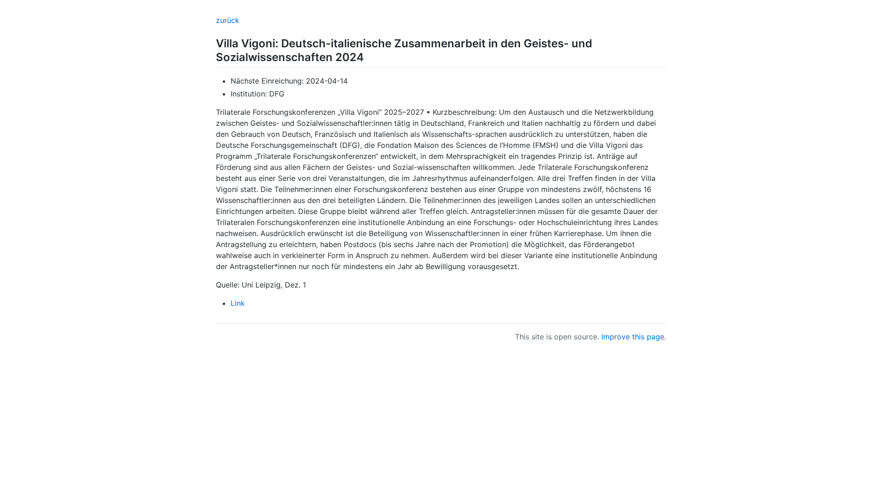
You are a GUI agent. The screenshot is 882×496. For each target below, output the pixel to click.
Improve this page (632, 336)
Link (238, 303)
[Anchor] (369, 56)
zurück (227, 20)
